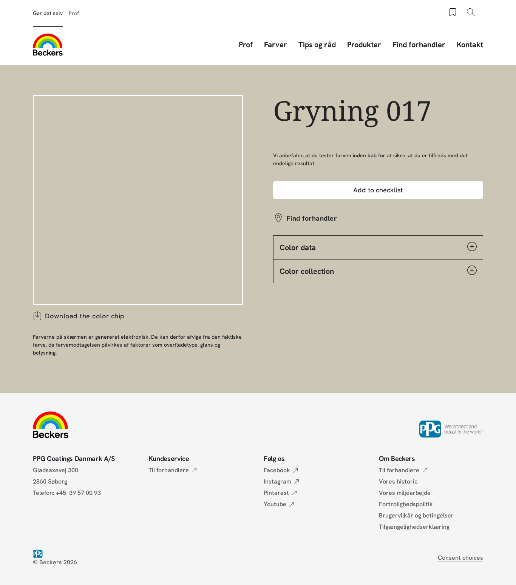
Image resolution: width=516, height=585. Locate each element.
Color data (298, 247)
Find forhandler (418, 44)
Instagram (277, 481)
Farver (275, 44)
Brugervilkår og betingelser (416, 515)
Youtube (275, 504)
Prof (74, 13)
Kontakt (470, 44)
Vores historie (398, 481)
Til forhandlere (168, 470)
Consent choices (460, 558)
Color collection (307, 271)
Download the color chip (84, 316)
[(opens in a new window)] (39, 553)
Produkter (364, 44)
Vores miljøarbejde (405, 493)
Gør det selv (48, 13)
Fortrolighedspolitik (406, 504)
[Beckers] (47, 44)
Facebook (277, 470)
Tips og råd (317, 44)
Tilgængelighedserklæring (414, 527)
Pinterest (276, 493)
